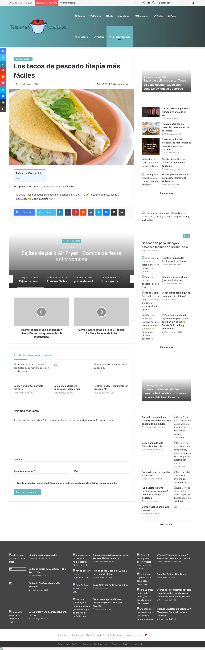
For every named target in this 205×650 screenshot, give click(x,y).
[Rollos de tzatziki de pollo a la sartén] (182, 477)
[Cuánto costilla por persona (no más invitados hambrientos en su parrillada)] (151, 146)
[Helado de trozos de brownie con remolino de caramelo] (151, 128)
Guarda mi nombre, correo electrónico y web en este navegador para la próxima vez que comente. (66, 483)
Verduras (124, 16)
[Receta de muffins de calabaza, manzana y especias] (151, 164)
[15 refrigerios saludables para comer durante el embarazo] (151, 179)
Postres (100, 37)
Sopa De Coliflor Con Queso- (172, 574)
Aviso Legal (63, 644)
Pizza (173, 16)
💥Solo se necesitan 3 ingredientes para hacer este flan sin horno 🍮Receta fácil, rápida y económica (175, 322)
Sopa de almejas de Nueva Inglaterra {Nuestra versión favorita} (108, 602)
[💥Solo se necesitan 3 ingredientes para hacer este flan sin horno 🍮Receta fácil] (151, 327)
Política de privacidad (133, 644)
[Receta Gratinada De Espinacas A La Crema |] (151, 264)
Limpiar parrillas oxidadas (43, 555)
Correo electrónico (24, 471)
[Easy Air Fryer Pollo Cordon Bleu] (81, 589)
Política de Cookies (81, 644)
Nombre (19, 459)
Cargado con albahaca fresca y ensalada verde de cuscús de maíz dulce (156, 420)
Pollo (110, 16)
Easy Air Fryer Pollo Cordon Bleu (110, 585)
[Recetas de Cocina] (38, 26)
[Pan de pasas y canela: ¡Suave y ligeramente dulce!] (81, 575)
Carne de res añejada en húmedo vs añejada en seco (175, 112)
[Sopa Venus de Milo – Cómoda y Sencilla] (182, 454)
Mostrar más (166, 193)
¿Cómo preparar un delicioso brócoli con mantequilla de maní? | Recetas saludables (101, 2)
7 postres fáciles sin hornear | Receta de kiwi (71, 256)
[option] (71, 256)
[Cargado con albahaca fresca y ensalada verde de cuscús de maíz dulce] (182, 427)
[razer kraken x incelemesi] (102, 648)
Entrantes (143, 16)
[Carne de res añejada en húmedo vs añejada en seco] (151, 112)
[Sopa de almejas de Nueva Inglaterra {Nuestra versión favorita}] (81, 608)
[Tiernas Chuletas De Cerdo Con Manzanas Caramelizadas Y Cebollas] (146, 614)
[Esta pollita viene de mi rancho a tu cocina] (17, 617)
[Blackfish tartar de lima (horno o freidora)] (151, 282)
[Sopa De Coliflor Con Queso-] (146, 579)
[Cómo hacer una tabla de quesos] (182, 511)
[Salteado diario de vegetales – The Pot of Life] (17, 573)
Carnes (81, 16)
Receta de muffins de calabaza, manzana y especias (173, 162)
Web (76, 471)
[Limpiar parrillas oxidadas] (17, 559)
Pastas (159, 16)
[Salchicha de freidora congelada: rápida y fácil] (71, 373)
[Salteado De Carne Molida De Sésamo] (17, 595)
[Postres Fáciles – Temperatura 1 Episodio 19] (111, 373)
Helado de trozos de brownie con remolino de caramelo (175, 127)
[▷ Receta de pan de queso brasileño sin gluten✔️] (151, 301)
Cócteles (96, 16)
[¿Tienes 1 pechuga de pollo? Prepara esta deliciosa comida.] (146, 561)
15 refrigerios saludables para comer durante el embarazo (175, 178)
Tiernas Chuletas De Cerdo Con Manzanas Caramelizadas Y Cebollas (174, 612)
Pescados (83, 37)
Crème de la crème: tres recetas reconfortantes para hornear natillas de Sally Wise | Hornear (174, 593)
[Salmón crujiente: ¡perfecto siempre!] (31, 373)
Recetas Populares (120, 37)
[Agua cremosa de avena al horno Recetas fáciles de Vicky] (81, 560)
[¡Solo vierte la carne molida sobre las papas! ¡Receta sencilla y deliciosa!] (182, 494)
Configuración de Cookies (107, 644)
